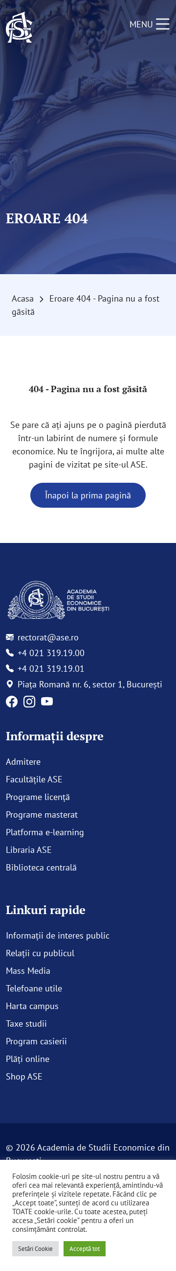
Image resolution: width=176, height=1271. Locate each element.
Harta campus (32, 1006)
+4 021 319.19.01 (51, 668)
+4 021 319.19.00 (51, 653)
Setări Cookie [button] (35, 1249)
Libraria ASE (29, 849)
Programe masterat (42, 814)
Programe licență (38, 796)
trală (68, 867)
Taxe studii (26, 1023)
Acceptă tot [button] (84, 1249)
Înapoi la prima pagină (88, 495)
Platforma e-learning (45, 832)
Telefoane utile (34, 988)
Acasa (23, 298)
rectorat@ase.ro (48, 637)
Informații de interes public (58, 935)
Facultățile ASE (34, 779)
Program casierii (36, 1041)
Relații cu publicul (40, 953)
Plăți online (27, 1058)
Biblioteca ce (30, 867)
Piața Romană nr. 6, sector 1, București (90, 684)
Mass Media (28, 970)
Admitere (23, 761)
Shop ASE (24, 1076)
